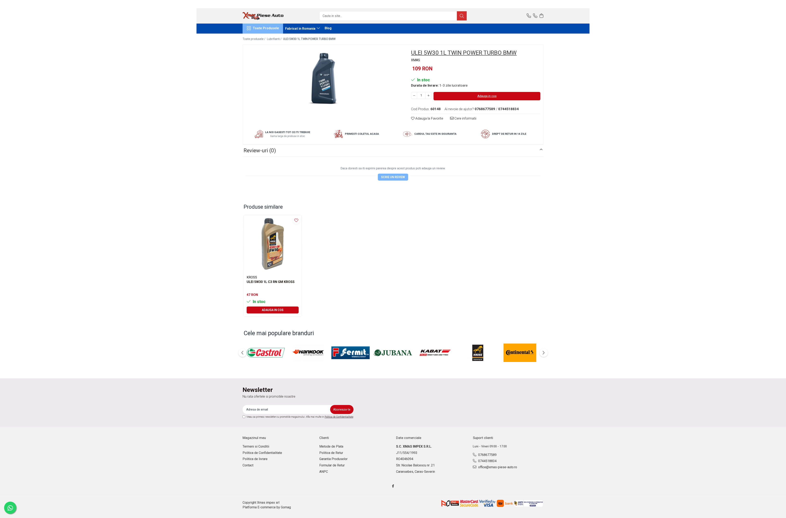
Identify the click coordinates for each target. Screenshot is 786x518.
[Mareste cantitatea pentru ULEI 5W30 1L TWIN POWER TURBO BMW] (428, 95)
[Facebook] (393, 486)
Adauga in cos (487, 96)
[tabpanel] (323, 77)
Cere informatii (465, 118)
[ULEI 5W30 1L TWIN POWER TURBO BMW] (323, 77)
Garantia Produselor (333, 459)
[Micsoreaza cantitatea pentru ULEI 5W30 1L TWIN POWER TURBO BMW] (414, 95)
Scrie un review (393, 177)
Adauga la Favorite (428, 118)
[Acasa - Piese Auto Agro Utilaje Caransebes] (263, 16)
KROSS (252, 277)
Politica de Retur (331, 453)
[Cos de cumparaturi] (541, 16)
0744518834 (487, 461)
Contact (248, 465)
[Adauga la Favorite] (296, 220)
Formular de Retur (332, 465)
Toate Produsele (266, 28)
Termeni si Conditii (256, 446)
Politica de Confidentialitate (339, 416)
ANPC (323, 472)
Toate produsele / (254, 39)
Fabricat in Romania (300, 29)
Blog (328, 28)
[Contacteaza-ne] (529, 16)
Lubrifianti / (274, 39)
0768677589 (487, 455)
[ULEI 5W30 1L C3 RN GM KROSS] (273, 244)
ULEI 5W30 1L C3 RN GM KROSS (271, 282)
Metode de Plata (331, 446)
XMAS (415, 60)
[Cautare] (462, 15)
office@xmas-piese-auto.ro (497, 467)
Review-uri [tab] (260, 150)
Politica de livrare (255, 459)
